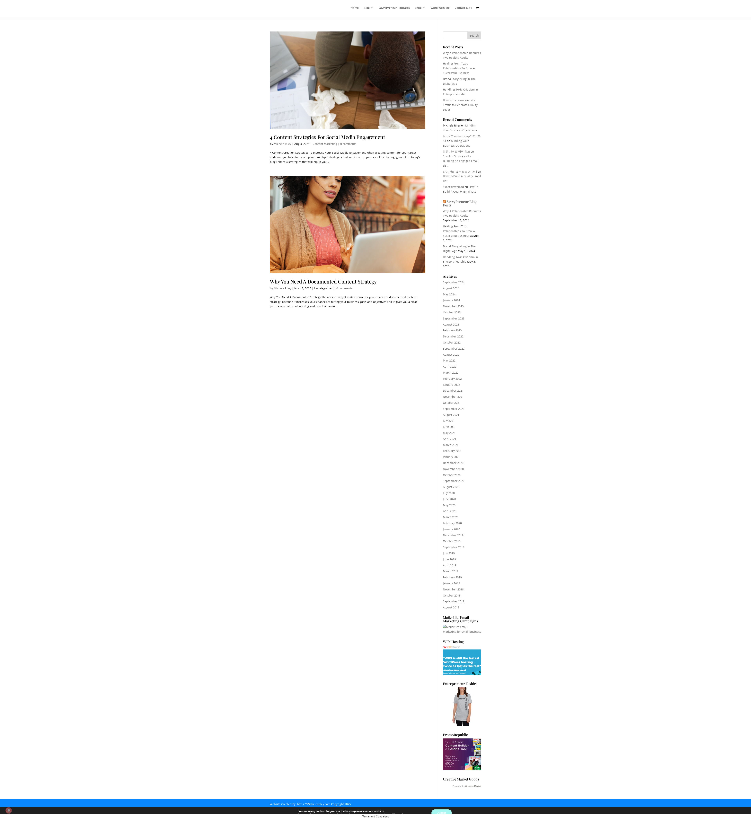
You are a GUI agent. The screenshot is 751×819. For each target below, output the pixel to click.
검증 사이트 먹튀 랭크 (456, 151)
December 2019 (453, 535)
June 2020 (449, 499)
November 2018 (453, 589)
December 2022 (453, 336)
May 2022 (449, 360)
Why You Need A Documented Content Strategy (323, 281)
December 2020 (453, 463)
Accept (441, 813)
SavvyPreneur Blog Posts (460, 203)
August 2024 (451, 288)
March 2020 (450, 517)
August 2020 (451, 487)
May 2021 (449, 433)
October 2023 (452, 312)
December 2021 (453, 390)
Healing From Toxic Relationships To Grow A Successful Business (459, 68)
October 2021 (452, 403)
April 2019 (449, 565)
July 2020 (449, 493)
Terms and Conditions (375, 816)
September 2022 (453, 348)
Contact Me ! (463, 8)
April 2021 (449, 439)
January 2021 (451, 457)
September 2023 (453, 318)
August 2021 (451, 415)
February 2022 (452, 378)
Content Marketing (325, 144)
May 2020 (449, 505)
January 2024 (451, 300)
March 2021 (450, 445)
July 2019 (449, 553)
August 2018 (451, 607)
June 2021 (449, 427)
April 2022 (449, 366)
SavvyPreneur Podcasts (394, 8)
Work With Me (440, 8)
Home (355, 8)
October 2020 (452, 475)
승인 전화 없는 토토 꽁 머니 (460, 171)
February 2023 (452, 330)
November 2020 (453, 469)
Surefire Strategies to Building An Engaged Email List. (460, 160)
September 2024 (453, 282)
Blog (367, 8)
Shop (418, 8)
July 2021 (449, 421)
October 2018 (452, 595)
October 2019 (452, 541)
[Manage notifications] (8, 810)
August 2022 (451, 354)
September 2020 (453, 481)
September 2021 (453, 409)
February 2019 (452, 577)
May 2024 (449, 294)
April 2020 (449, 511)
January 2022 (451, 385)
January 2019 (451, 583)
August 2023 (451, 324)
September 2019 (453, 547)
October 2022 (452, 342)
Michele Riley (282, 144)
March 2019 (450, 571)
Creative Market (473, 786)
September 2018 (453, 601)
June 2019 (449, 559)
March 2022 (450, 372)
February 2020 (452, 523)
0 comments (348, 144)
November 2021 (453, 396)
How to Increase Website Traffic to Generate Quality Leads (460, 104)
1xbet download (453, 187)
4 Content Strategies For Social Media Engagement (327, 137)
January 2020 (451, 529)
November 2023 (453, 306)
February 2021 (452, 451)
